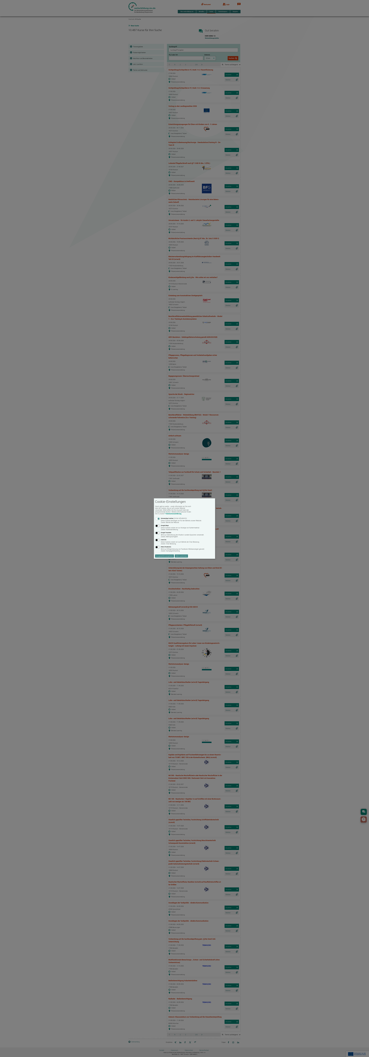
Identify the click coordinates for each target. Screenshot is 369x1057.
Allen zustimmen (181, 556)
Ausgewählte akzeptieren (164, 556)
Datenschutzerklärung (173, 514)
